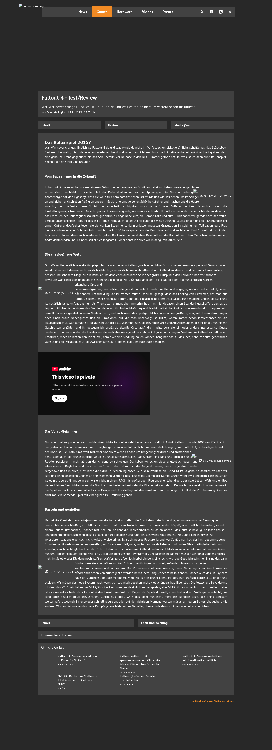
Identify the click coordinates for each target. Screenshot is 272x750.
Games (102, 11)
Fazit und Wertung (154, 623)
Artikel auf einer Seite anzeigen (213, 701)
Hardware (124, 11)
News (82, 11)
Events (167, 11)
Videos (147, 11)
